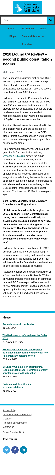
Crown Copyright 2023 (13, 432)
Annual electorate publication (18, 324)
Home (11, 28)
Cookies (7, 418)
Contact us (8, 427)
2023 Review (27, 28)
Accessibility (9, 410)
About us (27, 44)
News (43, 28)
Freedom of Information (15, 423)
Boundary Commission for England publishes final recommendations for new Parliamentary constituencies (25, 352)
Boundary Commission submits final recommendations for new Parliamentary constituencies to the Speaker (25, 370)
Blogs (12, 36)
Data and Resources (33, 36)
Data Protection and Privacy (17, 414)
